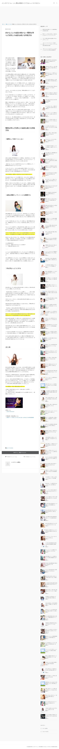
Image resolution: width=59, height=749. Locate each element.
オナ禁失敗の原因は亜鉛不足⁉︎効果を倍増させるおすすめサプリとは (51, 584)
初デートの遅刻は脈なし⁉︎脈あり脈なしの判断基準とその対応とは (51, 419)
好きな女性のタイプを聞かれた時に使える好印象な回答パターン (51, 670)
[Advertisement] (29, 15)
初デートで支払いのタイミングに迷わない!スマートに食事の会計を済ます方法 (51, 451)
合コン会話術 (45, 728)
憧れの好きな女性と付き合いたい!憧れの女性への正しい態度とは (51, 577)
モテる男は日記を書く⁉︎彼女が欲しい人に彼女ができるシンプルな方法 (51, 372)
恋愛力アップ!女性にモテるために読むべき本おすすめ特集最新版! (20, 417)
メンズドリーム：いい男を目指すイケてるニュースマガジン (21, 3)
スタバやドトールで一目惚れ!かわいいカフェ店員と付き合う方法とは (51, 114)
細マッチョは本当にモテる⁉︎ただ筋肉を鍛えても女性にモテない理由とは (51, 631)
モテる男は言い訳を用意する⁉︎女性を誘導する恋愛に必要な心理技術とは (51, 392)
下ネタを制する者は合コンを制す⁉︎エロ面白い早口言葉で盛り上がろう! (51, 81)
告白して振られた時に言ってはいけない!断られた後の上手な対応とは (51, 292)
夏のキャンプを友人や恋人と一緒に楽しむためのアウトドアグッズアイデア (50, 35)
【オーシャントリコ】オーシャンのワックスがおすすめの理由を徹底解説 (50, 49)
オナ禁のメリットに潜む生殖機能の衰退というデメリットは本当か (51, 220)
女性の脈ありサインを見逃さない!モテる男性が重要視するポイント (51, 557)
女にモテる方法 (10, 447)
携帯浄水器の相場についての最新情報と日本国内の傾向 (50, 30)
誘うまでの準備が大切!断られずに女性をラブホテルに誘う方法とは (51, 716)
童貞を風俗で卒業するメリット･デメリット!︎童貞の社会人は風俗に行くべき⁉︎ (51, 160)
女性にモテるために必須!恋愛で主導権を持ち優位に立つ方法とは (51, 239)
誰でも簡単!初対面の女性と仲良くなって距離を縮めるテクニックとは (51, 617)
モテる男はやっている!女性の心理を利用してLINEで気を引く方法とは (51, 312)
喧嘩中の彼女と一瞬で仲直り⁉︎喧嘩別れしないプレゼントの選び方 (51, 591)
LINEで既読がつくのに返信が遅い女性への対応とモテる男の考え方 (51, 279)
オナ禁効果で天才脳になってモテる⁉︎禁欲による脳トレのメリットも (51, 147)
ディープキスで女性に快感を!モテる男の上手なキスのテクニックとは (51, 491)
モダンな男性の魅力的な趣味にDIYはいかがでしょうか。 (50, 39)
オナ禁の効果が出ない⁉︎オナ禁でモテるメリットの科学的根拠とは (51, 326)
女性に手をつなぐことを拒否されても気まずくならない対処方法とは (51, 385)
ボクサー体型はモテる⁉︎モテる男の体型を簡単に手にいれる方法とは (51, 498)
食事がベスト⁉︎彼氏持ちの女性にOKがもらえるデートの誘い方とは (51, 167)
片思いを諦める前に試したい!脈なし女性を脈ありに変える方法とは (51, 399)
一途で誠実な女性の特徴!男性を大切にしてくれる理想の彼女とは (51, 518)
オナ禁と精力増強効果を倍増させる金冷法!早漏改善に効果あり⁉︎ (51, 544)
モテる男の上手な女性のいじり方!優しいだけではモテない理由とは (51, 127)
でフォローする (12, 456)
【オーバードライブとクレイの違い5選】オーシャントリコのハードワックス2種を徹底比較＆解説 (50, 44)
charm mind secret (10, 411)
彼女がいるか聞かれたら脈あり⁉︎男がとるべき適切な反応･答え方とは (51, 94)
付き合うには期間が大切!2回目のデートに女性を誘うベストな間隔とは (51, 306)
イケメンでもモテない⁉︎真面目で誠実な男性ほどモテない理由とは (51, 253)
